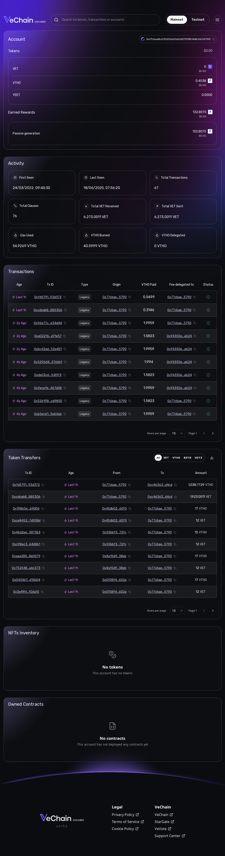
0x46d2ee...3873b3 (26, 532)
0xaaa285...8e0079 (26, 556)
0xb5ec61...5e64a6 (48, 414)
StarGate (162, 821)
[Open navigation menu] (217, 20)
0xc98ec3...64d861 (26, 544)
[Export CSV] (212, 458)
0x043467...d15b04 (26, 580)
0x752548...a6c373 (26, 568)
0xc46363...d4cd (160, 485)
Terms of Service (125, 821)
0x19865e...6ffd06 (26, 509)
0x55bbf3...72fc (114, 532)
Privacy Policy (123, 814)
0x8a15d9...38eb (114, 556)
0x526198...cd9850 (48, 401)
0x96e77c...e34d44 (48, 323)
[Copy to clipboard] (213, 39)
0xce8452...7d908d (26, 520)
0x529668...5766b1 (48, 362)
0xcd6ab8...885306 (48, 310)
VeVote (161, 828)
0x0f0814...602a (114, 580)
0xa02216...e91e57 (48, 336)
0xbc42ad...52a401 (48, 349)
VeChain (161, 814)
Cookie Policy (123, 828)
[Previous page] (204, 433)
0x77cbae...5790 (115, 297)
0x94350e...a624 (179, 336)
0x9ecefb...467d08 (48, 388)
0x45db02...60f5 (114, 509)
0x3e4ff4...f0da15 (26, 592)
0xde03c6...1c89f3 (48, 375)
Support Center (167, 835)
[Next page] (213, 433)
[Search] (56, 20)
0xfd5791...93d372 (48, 297)
